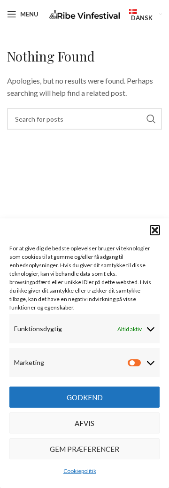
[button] (155, 230)
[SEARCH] (151, 119)
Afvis (84, 423)
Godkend (85, 397)
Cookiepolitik (79, 470)
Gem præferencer (84, 449)
